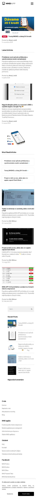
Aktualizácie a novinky (8, 411)
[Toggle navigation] (32, 3)
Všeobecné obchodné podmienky (12, 454)
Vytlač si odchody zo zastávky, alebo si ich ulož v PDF (26, 359)
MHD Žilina (5, 470)
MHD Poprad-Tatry (7, 473)
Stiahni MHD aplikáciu (8, 434)
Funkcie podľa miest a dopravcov (12, 425)
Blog (3, 415)
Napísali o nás (6, 408)
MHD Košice (5, 467)
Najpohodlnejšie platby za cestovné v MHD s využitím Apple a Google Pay (17, 106)
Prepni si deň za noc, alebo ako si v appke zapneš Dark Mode (24, 370)
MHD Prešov (5, 464)
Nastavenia (10, 494)
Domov (4, 405)
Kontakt (4, 447)
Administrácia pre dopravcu (10, 431)
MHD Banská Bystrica (8, 477)
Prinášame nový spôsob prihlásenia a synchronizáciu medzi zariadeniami (15, 58)
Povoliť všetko (26, 494)
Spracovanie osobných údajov (11, 451)
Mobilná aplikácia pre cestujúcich (12, 428)
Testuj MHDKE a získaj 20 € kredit (19, 36)
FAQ (3, 444)
